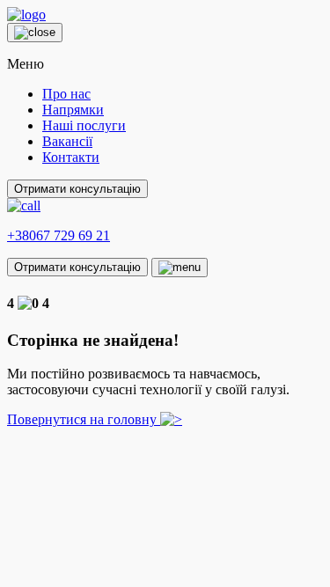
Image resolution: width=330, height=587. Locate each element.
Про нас (66, 93)
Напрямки (73, 109)
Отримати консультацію (77, 188)
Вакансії (67, 141)
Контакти (70, 157)
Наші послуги (84, 125)
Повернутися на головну (83, 419)
